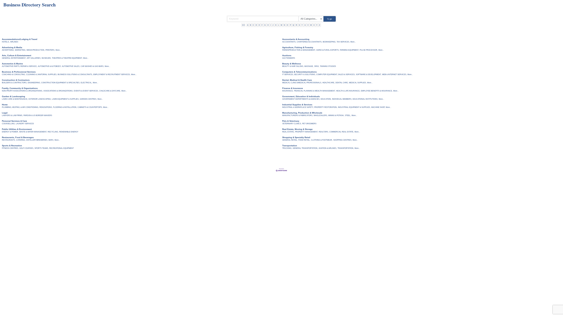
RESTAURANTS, (8, 140)
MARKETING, (20, 50)
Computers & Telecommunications (299, 72)
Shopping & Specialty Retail (296, 137)
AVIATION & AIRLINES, (328, 148)
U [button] (305, 25)
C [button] (253, 25)
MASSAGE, (308, 66)
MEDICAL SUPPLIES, (357, 83)
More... (353, 42)
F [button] (262, 25)
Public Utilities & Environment (17, 129)
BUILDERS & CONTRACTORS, (14, 83)
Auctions (286, 55)
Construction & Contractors (16, 80)
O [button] (287, 25)
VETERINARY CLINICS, (291, 124)
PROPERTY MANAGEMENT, (306, 132)
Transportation (289, 145)
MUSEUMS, (46, 58)
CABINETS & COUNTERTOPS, (90, 107)
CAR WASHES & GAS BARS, (92, 66)
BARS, (51, 140)
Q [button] (293, 25)
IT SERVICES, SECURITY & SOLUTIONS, (299, 74)
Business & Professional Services (19, 72)
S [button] (299, 25)
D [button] (256, 25)
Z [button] (319, 25)
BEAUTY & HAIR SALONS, (293, 66)
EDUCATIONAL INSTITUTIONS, (365, 99)
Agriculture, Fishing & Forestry (297, 47)
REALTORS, (324, 132)
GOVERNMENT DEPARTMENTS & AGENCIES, (301, 99)
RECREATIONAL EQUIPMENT (61, 148)
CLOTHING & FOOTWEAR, (322, 140)
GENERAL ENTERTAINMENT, (14, 58)
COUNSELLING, (8, 124)
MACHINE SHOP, (378, 107)
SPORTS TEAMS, (41, 148)
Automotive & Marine (12, 63)
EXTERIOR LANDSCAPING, (40, 99)
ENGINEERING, (34, 83)
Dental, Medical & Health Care (297, 80)
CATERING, (21, 140)
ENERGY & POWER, (10, 132)
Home (5, 104)
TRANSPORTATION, (346, 148)
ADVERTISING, (8, 50)
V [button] (307, 25)
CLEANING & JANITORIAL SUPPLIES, (41, 74)
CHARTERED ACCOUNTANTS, (309, 42)
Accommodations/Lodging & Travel (19, 39)
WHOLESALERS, (321, 115)
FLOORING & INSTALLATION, (65, 107)
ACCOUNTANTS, (289, 42)
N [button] (284, 25)
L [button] (278, 25)
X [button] (313, 25)
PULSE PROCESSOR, (369, 50)
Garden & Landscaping (13, 96)
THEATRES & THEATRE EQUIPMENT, (67, 58)
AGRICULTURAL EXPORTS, (327, 50)
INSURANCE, (287, 91)
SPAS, (316, 66)
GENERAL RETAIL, (290, 140)
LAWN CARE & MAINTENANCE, (15, 99)
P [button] (290, 25)
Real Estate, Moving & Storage (297, 129)
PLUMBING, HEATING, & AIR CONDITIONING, (20, 107)
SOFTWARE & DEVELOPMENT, (368, 74)
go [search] (331, 19)
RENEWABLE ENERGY (68, 132)
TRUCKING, (287, 148)
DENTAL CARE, (341, 83)
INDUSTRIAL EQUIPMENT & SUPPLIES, (354, 107)
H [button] (268, 25)
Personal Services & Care (14, 121)
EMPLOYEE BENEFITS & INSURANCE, (376, 91)
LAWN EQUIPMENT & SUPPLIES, (65, 99)
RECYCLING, (53, 132)
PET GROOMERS (309, 124)
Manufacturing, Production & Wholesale (302, 113)
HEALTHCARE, (328, 83)
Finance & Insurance (292, 88)
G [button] (265, 25)
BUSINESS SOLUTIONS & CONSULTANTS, (75, 74)
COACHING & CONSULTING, (13, 74)
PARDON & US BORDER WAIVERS (37, 115)
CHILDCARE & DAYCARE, (110, 91)
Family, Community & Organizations (20, 88)
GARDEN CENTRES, (88, 99)
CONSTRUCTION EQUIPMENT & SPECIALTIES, (60, 83)
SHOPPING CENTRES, (342, 140)
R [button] (296, 25)
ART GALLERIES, (34, 58)
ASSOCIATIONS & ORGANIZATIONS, (58, 91)
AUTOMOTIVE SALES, (71, 66)
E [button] (259, 25)
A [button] (247, 25)
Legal (4, 113)
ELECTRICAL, (86, 83)
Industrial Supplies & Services (297, 104)
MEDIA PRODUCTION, (36, 50)
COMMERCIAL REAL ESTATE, (341, 132)
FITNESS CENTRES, (10, 148)
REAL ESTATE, (288, 132)
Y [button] (316, 25)
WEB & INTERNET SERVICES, (394, 74)
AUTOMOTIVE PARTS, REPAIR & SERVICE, (19, 66)
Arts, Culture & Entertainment (16, 55)
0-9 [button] (243, 25)
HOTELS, (5, 42)
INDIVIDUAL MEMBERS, (342, 99)
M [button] (281, 25)
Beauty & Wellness (291, 63)
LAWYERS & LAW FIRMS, (12, 115)
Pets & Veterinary (290, 121)
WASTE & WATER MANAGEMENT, (33, 132)
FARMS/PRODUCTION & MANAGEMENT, (299, 50)
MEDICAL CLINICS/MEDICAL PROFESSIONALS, (302, 83)
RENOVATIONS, (45, 107)
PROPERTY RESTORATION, (325, 107)
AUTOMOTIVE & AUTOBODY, (49, 66)
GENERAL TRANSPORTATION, (305, 148)
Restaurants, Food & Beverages (18, 137)
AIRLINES (14, 42)
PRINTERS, (50, 50)
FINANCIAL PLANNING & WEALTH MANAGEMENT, (314, 91)
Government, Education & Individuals (301, 96)
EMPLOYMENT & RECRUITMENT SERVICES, (111, 74)
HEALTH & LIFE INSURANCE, (348, 91)
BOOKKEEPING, (329, 42)
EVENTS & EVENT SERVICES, (86, 91)
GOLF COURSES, (26, 148)
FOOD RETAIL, (304, 140)
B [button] (250, 25)
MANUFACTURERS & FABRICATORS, (297, 115)
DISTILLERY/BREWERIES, (37, 140)
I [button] (270, 25)
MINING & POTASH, (336, 115)
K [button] (275, 25)
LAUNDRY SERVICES (25, 124)
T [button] (302, 25)
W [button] (311, 25)
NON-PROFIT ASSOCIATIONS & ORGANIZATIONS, (22, 91)
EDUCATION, (326, 99)
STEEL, (348, 115)
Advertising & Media (12, 47)
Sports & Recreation (12, 145)
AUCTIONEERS (288, 58)
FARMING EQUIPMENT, (349, 50)
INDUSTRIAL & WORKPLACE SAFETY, (297, 107)
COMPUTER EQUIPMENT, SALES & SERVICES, (335, 74)
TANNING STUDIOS (328, 66)
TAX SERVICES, (343, 42)
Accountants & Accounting (295, 39)
